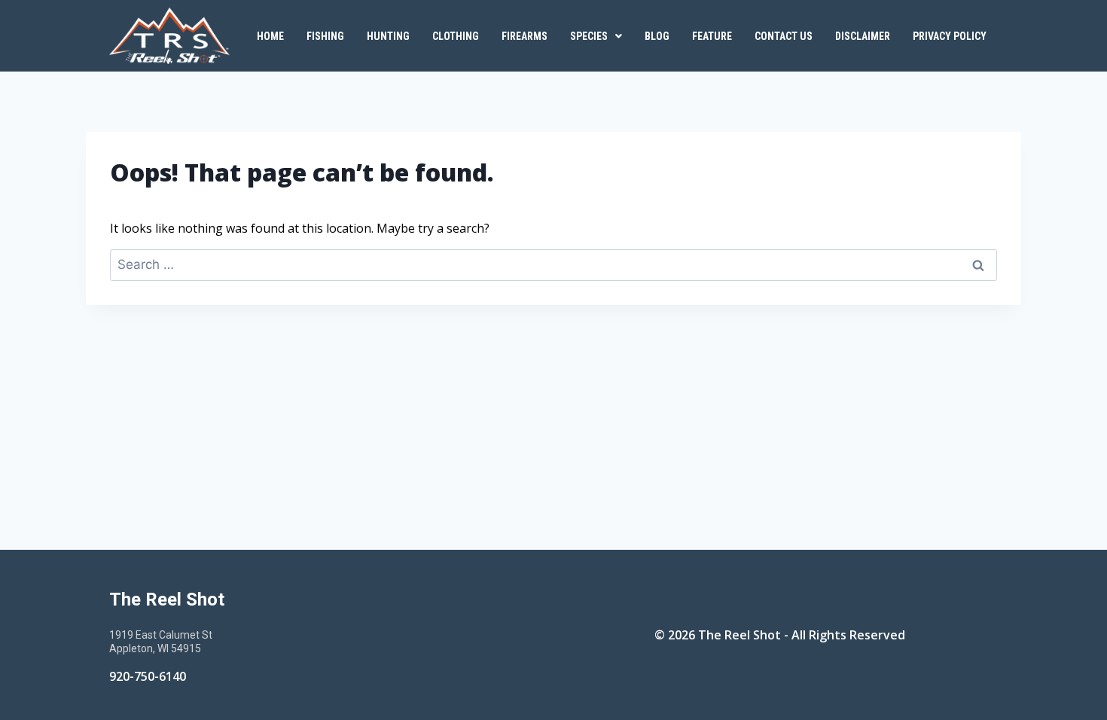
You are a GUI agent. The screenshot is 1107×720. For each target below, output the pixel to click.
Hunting (388, 36)
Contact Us (784, 36)
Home (270, 36)
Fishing (325, 36)
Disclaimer (862, 36)
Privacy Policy (950, 36)
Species (589, 36)
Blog (657, 36)
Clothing (455, 36)
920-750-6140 (147, 676)
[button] (596, 36)
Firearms (524, 36)
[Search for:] (553, 264)
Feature (712, 36)
